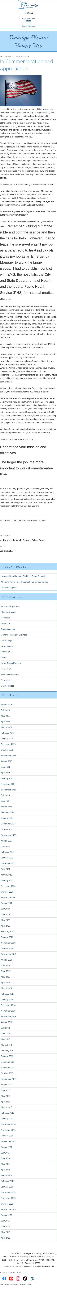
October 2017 (7, 1073)
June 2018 (5, 1033)
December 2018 (8, 1005)
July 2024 (5, 795)
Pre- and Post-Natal (10, 674)
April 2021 (5, 869)
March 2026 (6, 727)
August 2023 (6, 841)
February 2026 (7, 733)
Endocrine (5, 623)
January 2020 (7, 937)
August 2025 (6, 761)
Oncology (5, 651)
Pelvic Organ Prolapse (11, 663)
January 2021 (7, 880)
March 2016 (6, 1175)
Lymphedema (7, 646)
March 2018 (6, 1045)
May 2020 (5, 920)
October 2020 (7, 892)
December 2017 (8, 1062)
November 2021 (8, 863)
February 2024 (7, 812)
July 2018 (5, 1028)
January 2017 (7, 1118)
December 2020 (8, 886)
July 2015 (5, 1221)
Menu (30, 13)
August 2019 (6, 960)
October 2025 (7, 750)
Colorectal (5, 618)
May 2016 (5, 1164)
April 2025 (5, 772)
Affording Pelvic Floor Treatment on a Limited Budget (24, 582)
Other (42, 520)
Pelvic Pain (6, 669)
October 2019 (7, 948)
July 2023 (5, 846)
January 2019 (7, 999)
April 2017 (5, 1102)
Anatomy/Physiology (10, 606)
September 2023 (8, 835)
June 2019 (5, 971)
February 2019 (7, 994)
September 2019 (8, 954)
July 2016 (5, 1153)
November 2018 (8, 1011)
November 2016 (8, 1130)
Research (5, 680)
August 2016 (6, 1147)
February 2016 (7, 1181)
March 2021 (6, 875)
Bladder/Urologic (8, 612)
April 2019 (5, 982)
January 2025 (7, 778)
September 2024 (8, 790)
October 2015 (7, 1204)
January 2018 (7, 1056)
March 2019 (6, 988)
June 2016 (5, 1158)
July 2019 (5, 965)
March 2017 (6, 1107)
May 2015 (5, 1232)
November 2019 (8, 943)
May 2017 (5, 1096)
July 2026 (5, 710)
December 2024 (8, 784)
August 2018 (6, 1022)
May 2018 (5, 1039)
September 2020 (8, 897)
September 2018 (8, 1016)
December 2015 (8, 1192)
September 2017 (8, 1079)
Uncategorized (7, 686)
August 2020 (6, 903)
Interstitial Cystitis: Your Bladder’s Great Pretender (23, 576)
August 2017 (6, 1084)
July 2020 (5, 909)
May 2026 (5, 716)
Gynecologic (6, 640)
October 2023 (7, 829)
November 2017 (8, 1067)
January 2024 (7, 818)
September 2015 (8, 1209)
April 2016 (5, 1170)
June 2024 (5, 801)
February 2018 (7, 1050)
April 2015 (5, 1238)
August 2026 (6, 704)
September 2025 (8, 755)
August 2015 (6, 1215)
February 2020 (7, 931)
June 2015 (5, 1226)
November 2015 (8, 1198)
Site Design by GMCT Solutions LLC (16, 1284)
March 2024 (6, 806)
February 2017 (7, 1113)
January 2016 (7, 1187)
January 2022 (7, 858)
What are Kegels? (9, 587)
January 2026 (7, 738)
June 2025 (5, 767)
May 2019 (5, 977)
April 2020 (5, 926)
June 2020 (5, 914)
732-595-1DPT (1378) (12, 1266)
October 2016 (7, 1136)
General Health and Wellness (21, 520)
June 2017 (5, 1090)
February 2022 (7, 852)
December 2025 (8, 744)
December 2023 (8, 824)
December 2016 (8, 1124)
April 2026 (5, 721)
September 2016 (8, 1141)
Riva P (27, 56)
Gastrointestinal (8, 629)
